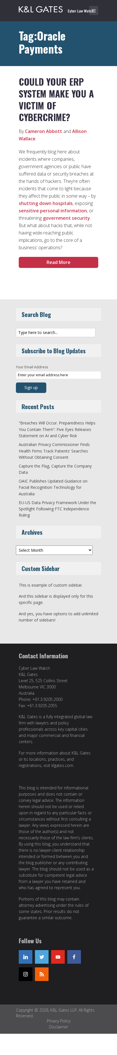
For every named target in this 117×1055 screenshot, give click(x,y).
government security (66, 218)
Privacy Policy (58, 1021)
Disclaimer (58, 1026)
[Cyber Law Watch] (60, 8)
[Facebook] (74, 957)
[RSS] (42, 974)
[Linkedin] (25, 957)
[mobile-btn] (93, 10)
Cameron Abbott (43, 131)
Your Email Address (32, 367)
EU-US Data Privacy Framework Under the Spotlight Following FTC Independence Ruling (57, 509)
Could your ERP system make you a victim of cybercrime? (56, 99)
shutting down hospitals (46, 203)
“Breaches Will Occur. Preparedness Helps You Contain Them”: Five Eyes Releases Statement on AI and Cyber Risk (57, 429)
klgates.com (62, 765)
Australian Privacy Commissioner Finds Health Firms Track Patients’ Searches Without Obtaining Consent (54, 451)
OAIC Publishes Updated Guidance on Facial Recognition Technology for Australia (53, 487)
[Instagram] (25, 974)
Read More (58, 262)
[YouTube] (58, 957)
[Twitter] (42, 957)
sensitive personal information (53, 211)
